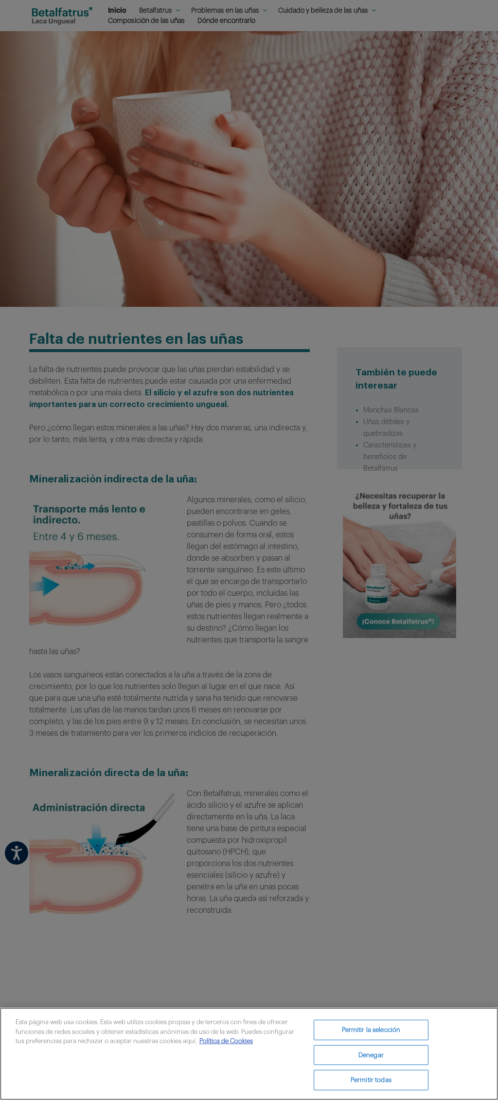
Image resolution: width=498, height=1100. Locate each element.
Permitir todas (371, 1080)
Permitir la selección (371, 1030)
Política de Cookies (226, 1041)
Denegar (371, 1055)
